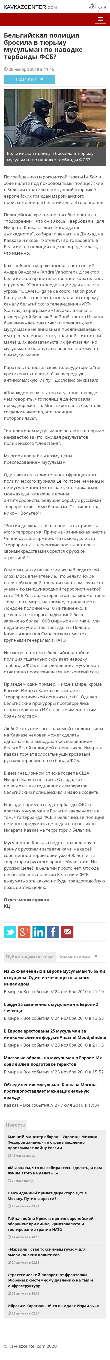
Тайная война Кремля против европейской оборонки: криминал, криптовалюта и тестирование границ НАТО (51, 1227)
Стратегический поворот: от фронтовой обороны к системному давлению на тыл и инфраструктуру (50, 1284)
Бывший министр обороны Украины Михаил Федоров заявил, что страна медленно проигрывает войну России (52, 1146)
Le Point (65, 481)
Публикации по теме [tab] (30, 957)
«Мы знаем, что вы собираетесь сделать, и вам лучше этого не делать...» (55, 1174)
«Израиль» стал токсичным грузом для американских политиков (47, 1255)
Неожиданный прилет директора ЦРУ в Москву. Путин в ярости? (47, 1199)
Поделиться (28, 79)
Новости (15, 1125)
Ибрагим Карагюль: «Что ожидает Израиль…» (54, 1309)
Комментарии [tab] (77, 957)
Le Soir (90, 177)
